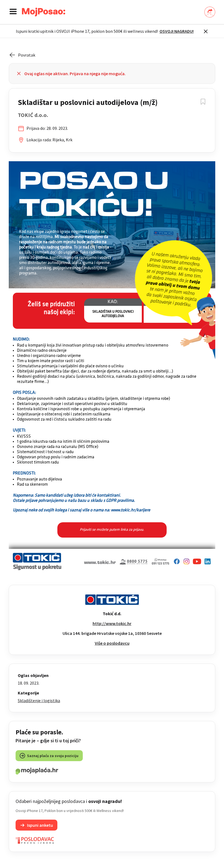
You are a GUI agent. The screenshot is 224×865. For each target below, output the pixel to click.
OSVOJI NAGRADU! (177, 31)
